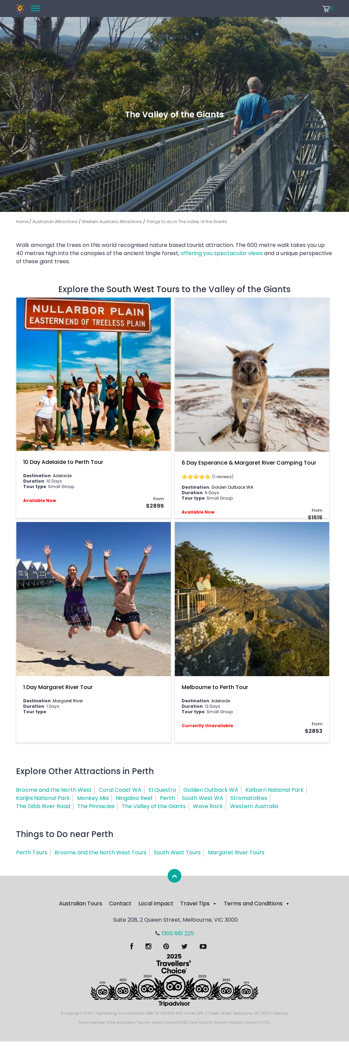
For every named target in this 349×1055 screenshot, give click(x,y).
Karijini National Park (43, 798)
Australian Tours (80, 903)
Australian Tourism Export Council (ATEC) (153, 1022)
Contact (120, 903)
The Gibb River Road (43, 806)
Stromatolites (248, 798)
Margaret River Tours (236, 852)
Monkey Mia (93, 798)
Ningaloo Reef (134, 798)
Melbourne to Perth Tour (215, 687)
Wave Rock (208, 806)
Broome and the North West (54, 790)
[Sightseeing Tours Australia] (20, 8)
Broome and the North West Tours (101, 852)
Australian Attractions (55, 221)
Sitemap (280, 1013)
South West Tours (143, 289)
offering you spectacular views (222, 253)
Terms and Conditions (253, 903)
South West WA (202, 798)
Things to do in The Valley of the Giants (186, 221)
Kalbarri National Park (274, 790)
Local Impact (155, 903)
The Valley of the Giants (154, 806)
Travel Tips (195, 903)
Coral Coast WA (120, 790)
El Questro (162, 790)
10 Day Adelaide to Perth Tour (63, 462)
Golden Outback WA (232, 487)
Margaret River (68, 701)
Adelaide (62, 476)
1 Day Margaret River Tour (58, 687)
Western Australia (254, 806)
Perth (167, 798)
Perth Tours (31, 852)
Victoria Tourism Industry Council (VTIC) (234, 1022)
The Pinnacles (96, 806)
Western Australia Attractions (112, 221)
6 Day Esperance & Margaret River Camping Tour (249, 463)
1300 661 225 (178, 933)
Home (22, 221)
